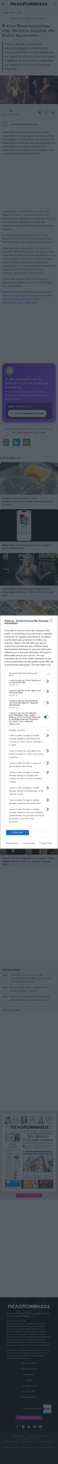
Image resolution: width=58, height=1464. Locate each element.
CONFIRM (17, 832)
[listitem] (29, 674)
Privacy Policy (45, 843)
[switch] (46, 681)
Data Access (29, 843)
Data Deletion (12, 843)
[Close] (52, 621)
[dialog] (29, 732)
